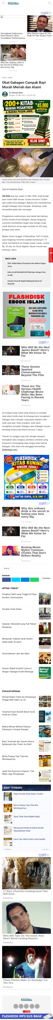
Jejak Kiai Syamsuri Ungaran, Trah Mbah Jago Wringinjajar (18, 772)
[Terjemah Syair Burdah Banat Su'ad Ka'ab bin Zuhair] (45, 717)
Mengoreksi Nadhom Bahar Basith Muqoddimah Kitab (29, 829)
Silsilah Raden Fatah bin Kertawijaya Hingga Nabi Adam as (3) (19, 698)
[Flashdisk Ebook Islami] (26, 338)
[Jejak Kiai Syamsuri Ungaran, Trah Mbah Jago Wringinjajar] (45, 776)
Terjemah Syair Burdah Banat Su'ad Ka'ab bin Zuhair (18, 713)
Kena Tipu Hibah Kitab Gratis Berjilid (29, 839)
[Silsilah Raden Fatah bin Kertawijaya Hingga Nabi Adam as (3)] (45, 702)
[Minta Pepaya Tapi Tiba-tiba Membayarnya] (45, 761)
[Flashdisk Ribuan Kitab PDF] (26, 499)
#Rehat (6, 568)
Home (4, 78)
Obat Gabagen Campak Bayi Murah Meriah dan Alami (24, 84)
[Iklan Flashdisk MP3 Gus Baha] (26, 1018)
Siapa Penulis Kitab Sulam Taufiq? (28, 794)
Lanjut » (45, 849)
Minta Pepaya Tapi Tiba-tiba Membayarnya (15, 757)
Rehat (10, 78)
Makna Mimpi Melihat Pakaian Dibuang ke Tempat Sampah (16, 728)
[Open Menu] (3, 3)
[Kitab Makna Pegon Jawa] (26, 146)
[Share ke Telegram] (25, 579)
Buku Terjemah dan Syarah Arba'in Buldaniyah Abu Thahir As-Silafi (18, 743)
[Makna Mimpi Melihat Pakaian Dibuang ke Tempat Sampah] (45, 731)
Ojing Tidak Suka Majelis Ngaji (27, 816)
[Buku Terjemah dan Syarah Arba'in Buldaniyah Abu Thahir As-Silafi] (45, 746)
